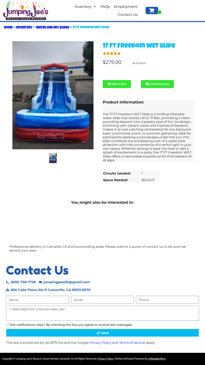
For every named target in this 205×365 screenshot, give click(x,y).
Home (8, 27)
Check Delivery (159, 84)
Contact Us (128, 14)
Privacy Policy (100, 343)
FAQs (105, 6)
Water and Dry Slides (52, 27)
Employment (126, 6)
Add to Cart (118, 84)
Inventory (83, 6)
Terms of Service (132, 343)
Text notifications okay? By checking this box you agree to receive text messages (70, 325)
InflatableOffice (157, 358)
